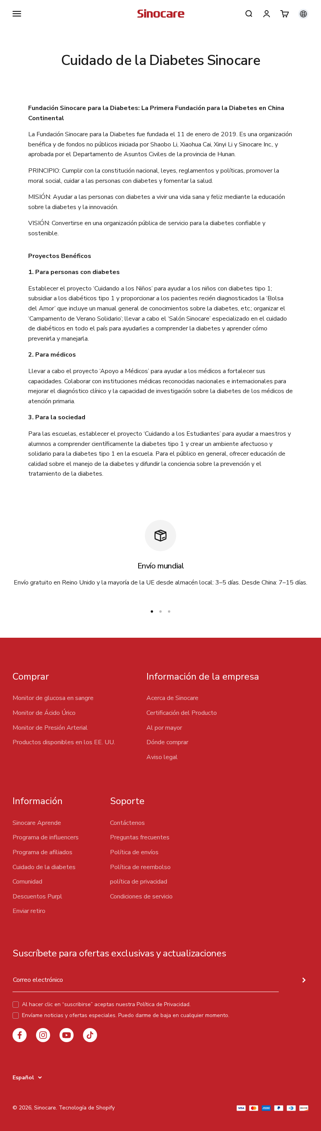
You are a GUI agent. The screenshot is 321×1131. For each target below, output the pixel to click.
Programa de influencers (46, 837)
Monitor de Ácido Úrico (44, 713)
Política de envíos (134, 852)
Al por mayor (164, 727)
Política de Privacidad (163, 1004)
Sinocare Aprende (37, 823)
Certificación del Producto (181, 713)
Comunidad (27, 881)
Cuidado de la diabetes (44, 867)
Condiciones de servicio (141, 896)
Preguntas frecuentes (140, 837)
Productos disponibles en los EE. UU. (64, 742)
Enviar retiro (29, 911)
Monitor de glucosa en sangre (53, 698)
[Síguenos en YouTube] (67, 1035)
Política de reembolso (140, 867)
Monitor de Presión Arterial (50, 727)
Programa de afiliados (42, 852)
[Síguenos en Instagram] (43, 1035)
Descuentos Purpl (37, 896)
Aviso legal (162, 757)
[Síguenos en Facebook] (20, 1035)
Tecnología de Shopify (87, 1107)
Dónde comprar (167, 742)
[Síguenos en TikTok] (90, 1035)
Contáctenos (127, 823)
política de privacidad (138, 881)
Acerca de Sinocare (172, 698)
